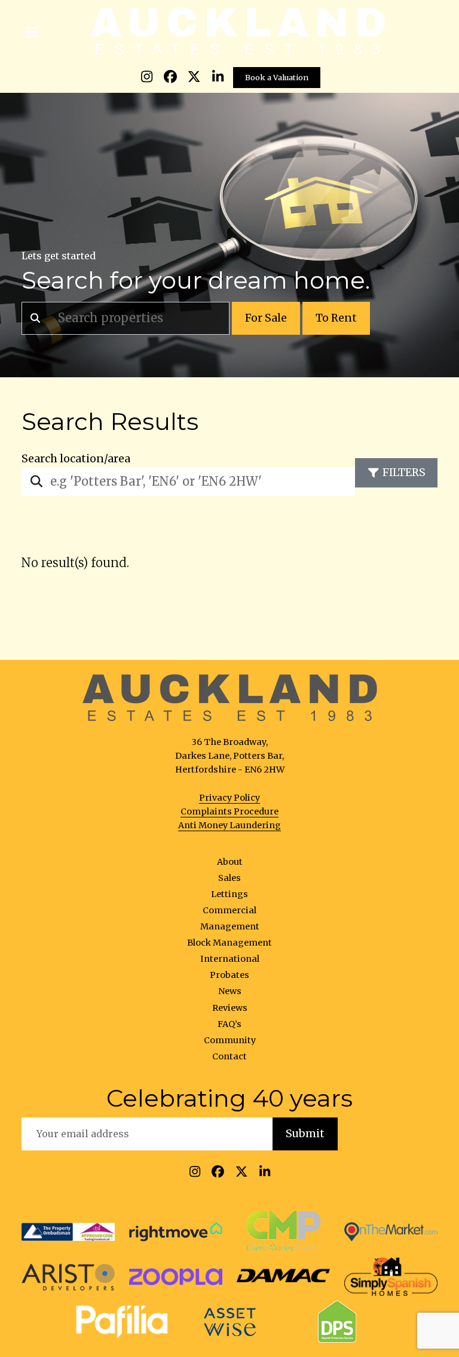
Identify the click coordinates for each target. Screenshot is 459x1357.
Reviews (229, 1007)
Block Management (229, 942)
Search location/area (76, 458)
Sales (229, 878)
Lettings (229, 894)
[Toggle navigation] (32, 31)
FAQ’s (229, 1024)
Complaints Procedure (229, 811)
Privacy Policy (229, 797)
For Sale (266, 318)
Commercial (229, 910)
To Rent (336, 318)
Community (230, 1040)
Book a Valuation (276, 77)
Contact (229, 1056)
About (230, 861)
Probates (229, 975)
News (229, 991)
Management (229, 926)
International (229, 958)
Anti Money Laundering (229, 825)
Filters (404, 472)
